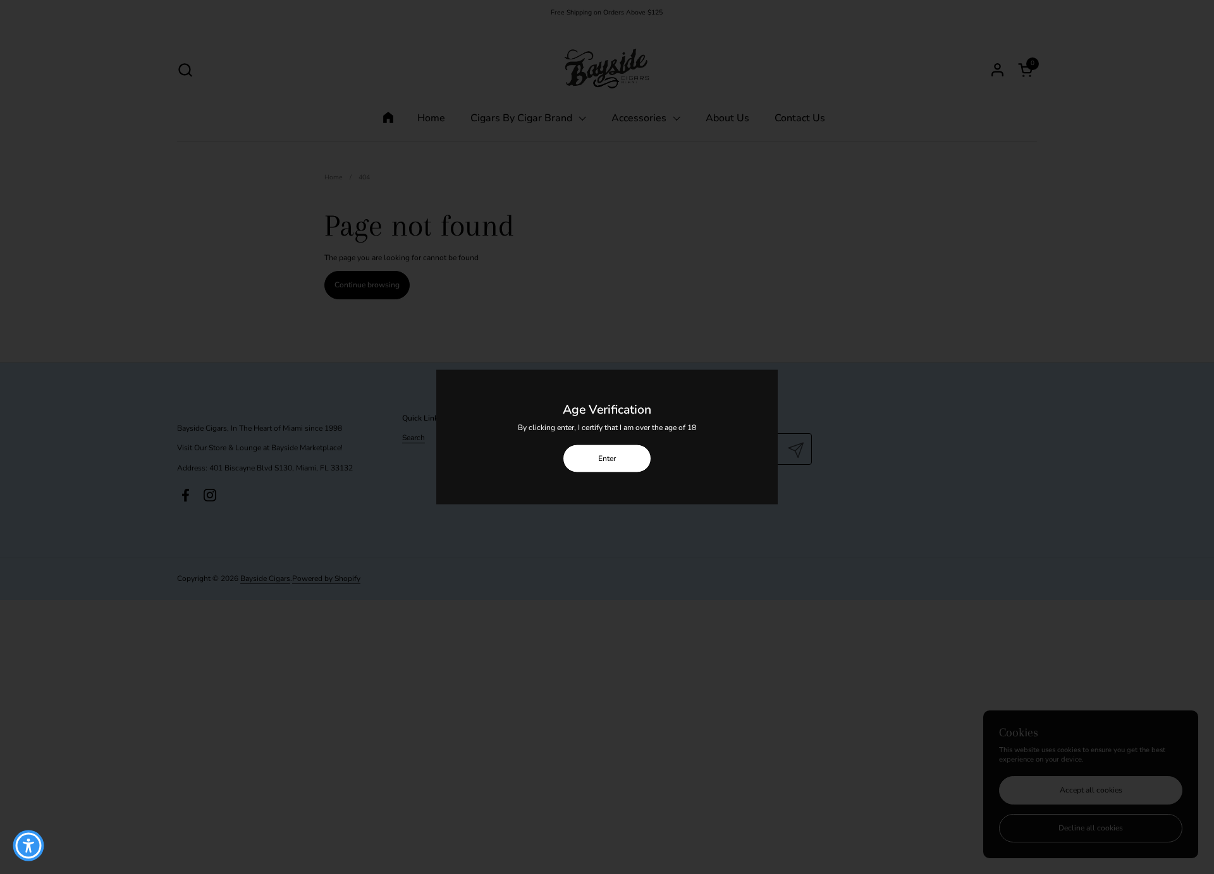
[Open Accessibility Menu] (28, 845)
